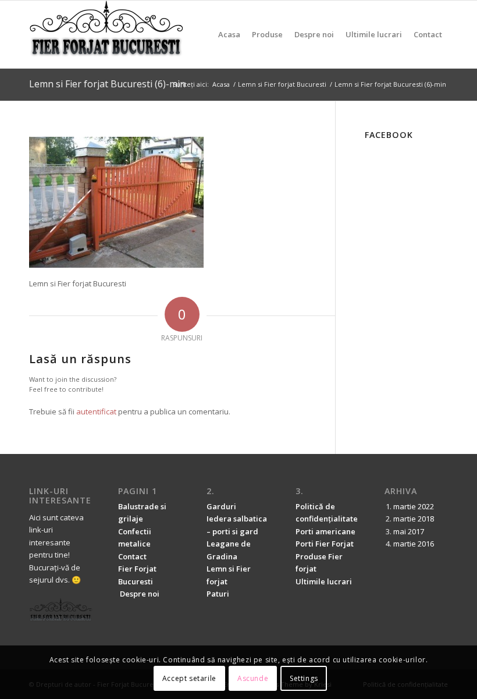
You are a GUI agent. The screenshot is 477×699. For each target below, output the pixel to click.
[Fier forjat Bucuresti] (106, 34)
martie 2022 (413, 506)
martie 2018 (413, 518)
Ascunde (252, 678)
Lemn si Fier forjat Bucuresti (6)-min (107, 83)
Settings (304, 678)
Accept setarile (189, 678)
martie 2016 (413, 543)
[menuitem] (229, 34)
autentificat (96, 411)
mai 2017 (408, 531)
